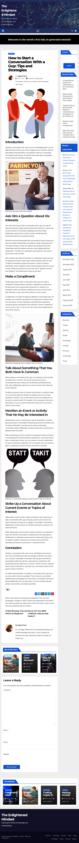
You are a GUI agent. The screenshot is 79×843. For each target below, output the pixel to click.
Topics (21, 84)
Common (31, 78)
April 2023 (66, 290)
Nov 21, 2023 (29, 798)
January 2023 (67, 305)
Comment (7, 690)
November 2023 (68, 264)
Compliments (39, 78)
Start (40, 81)
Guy (30, 81)
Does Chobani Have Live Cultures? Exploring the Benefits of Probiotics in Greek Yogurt (68, 212)
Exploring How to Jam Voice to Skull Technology (69, 194)
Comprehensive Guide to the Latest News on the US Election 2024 (68, 85)
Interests (35, 81)
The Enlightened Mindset (8, 10)
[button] (72, 31)
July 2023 (66, 275)
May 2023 (66, 285)
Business (66, 320)
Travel (65, 361)
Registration (40, 603)
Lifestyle (11, 53)
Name (5, 730)
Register (74, 839)
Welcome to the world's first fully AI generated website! (39, 39)
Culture (65, 325)
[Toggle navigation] (37, 30)
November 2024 (68, 259)
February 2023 (68, 300)
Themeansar (4, 838)
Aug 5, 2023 (48, 798)
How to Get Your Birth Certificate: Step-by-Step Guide (38, 613)
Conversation (19, 81)
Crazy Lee (10, 669)
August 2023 (67, 269)
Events (26, 81)
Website (6, 754)
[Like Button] (7, 589)
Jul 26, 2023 (67, 798)
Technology (67, 356)
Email (5, 742)
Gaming (65, 330)
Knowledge (67, 340)
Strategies (45, 81)
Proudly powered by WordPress (10, 836)
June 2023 (66, 280)
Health (65, 335)
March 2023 (67, 295)
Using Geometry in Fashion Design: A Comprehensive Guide (69, 160)
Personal (66, 351)
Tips (16, 84)
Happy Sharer (22, 76)
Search (65, 52)
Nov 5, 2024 (10, 798)
